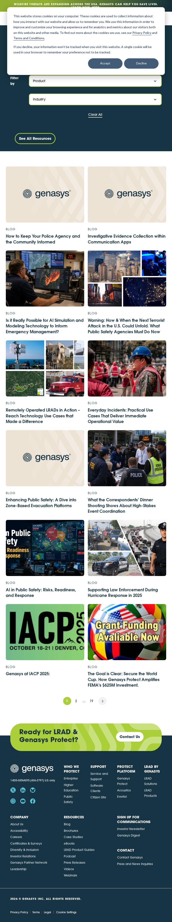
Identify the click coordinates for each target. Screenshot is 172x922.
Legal (47, 912)
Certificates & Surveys (26, 843)
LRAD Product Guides (79, 850)
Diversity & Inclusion (24, 850)
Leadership (18, 869)
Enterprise (71, 778)
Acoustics (124, 790)
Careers (16, 837)
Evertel (122, 796)
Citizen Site (98, 797)
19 (91, 701)
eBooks (69, 843)
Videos (69, 869)
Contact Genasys (130, 857)
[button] (95, 81)
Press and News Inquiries (135, 864)
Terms (36, 912)
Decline (141, 63)
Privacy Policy (19, 912)
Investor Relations (23, 856)
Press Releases (74, 862)
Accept (105, 63)
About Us (16, 824)
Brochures (71, 830)
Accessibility (19, 830)
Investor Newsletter (131, 829)
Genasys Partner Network (28, 862)
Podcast (70, 856)
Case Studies (73, 837)
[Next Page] (103, 701)
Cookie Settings (66, 912)
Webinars (70, 875)
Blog (67, 824)
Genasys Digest (128, 835)
